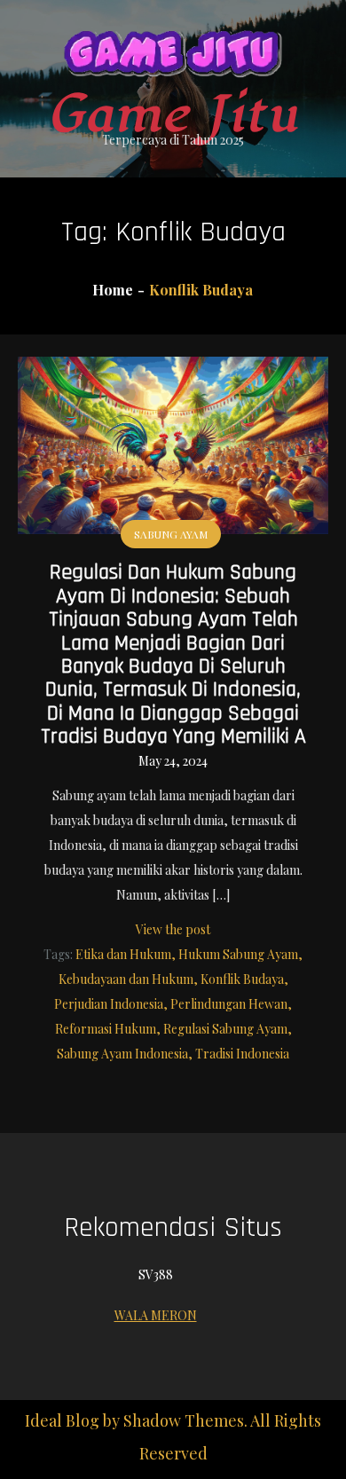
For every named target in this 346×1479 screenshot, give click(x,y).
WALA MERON (155, 1315)
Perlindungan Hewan (228, 1003)
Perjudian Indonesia (108, 1003)
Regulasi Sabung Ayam (225, 1028)
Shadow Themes (183, 1420)
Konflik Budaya (242, 979)
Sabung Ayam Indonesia (122, 1053)
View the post (173, 929)
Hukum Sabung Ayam (238, 954)
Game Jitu (173, 114)
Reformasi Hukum (105, 1028)
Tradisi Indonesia (242, 1053)
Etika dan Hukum (123, 954)
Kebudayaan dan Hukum (126, 979)
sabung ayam (171, 534)
